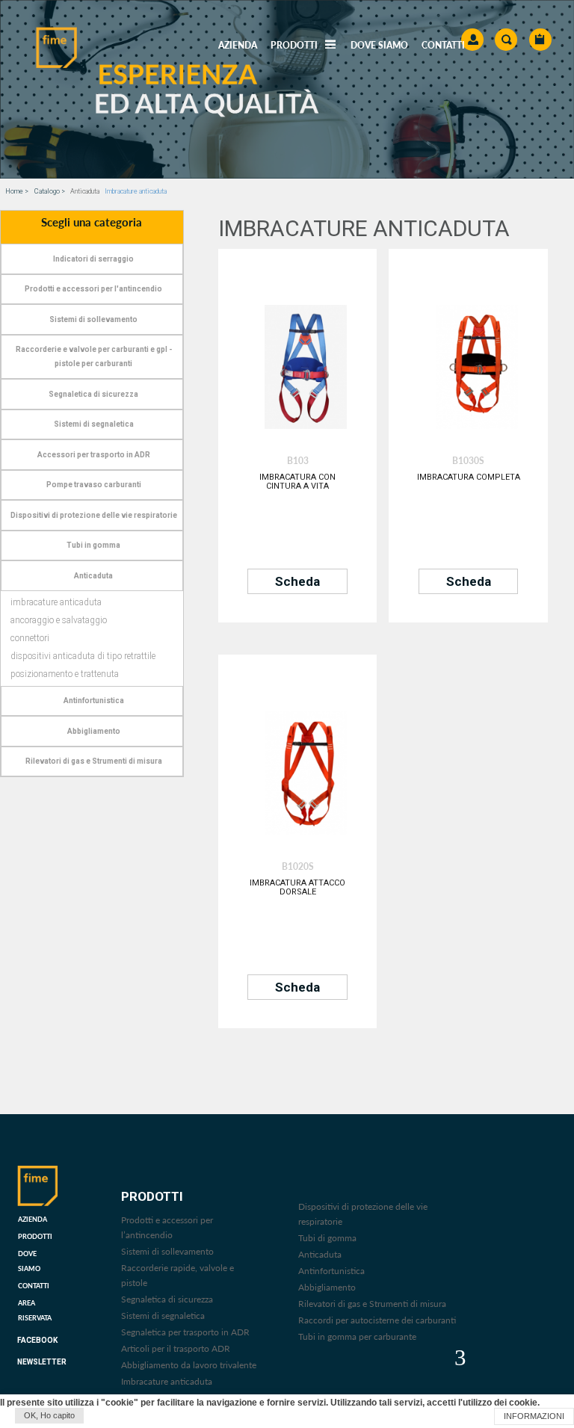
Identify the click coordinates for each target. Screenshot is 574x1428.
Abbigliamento (327, 1287)
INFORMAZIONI (534, 1416)
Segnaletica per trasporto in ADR (185, 1332)
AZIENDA (237, 45)
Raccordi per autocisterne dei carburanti (377, 1320)
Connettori (29, 638)
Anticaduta (320, 1254)
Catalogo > (49, 191)
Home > (16, 191)
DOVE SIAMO (379, 45)
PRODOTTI (35, 1236)
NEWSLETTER (42, 1362)
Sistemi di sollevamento (167, 1251)
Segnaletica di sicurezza (167, 1299)
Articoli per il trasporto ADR (175, 1348)
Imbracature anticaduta (56, 602)
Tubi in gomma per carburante (357, 1336)
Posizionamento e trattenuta (64, 674)
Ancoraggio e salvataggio (58, 620)
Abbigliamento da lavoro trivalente (188, 1365)
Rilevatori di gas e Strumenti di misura (372, 1303)
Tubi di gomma (327, 1237)
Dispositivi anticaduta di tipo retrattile (82, 656)
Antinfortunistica (331, 1270)
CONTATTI (443, 45)
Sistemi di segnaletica (163, 1315)
